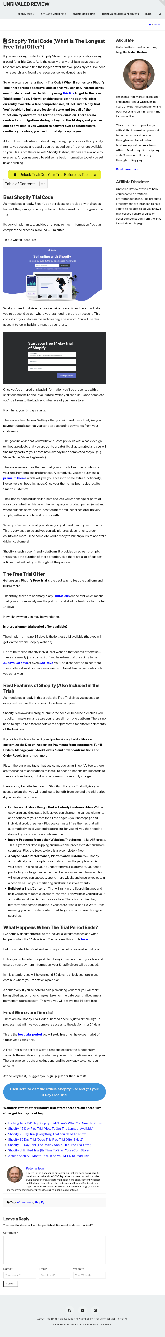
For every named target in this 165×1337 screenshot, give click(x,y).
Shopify (39, 1202)
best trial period (29, 1034)
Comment (10, 1232)
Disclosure (66, 1319)
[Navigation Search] (158, 12)
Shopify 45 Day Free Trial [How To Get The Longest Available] (50, 1128)
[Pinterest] (95, 1310)
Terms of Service (106, 1319)
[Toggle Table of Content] (40, 183)
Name (7, 1268)
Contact (52, 1319)
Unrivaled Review (26, 4)
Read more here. (127, 169)
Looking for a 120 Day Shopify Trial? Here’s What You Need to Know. (55, 1123)
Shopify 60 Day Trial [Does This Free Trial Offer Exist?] (45, 1139)
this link (68, 93)
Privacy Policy (84, 1319)
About (41, 1319)
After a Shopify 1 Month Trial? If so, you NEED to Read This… (50, 1156)
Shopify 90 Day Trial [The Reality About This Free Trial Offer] (49, 1145)
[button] (162, 3)
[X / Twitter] (82, 1310)
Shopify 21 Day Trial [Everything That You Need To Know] (47, 1134)
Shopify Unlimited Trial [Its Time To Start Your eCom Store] (48, 1150)
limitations (62, 596)
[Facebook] (69, 1310)
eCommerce (25, 1202)
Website (78, 1268)
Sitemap (123, 1319)
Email (43, 1268)
